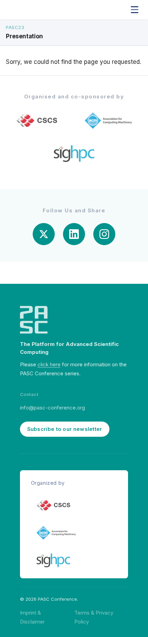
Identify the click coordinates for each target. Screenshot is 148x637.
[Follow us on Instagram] (104, 234)
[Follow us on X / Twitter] (44, 234)
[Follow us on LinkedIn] (74, 234)
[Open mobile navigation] (134, 9)
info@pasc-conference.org (52, 407)
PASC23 (15, 27)
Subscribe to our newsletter (64, 429)
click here (49, 364)
